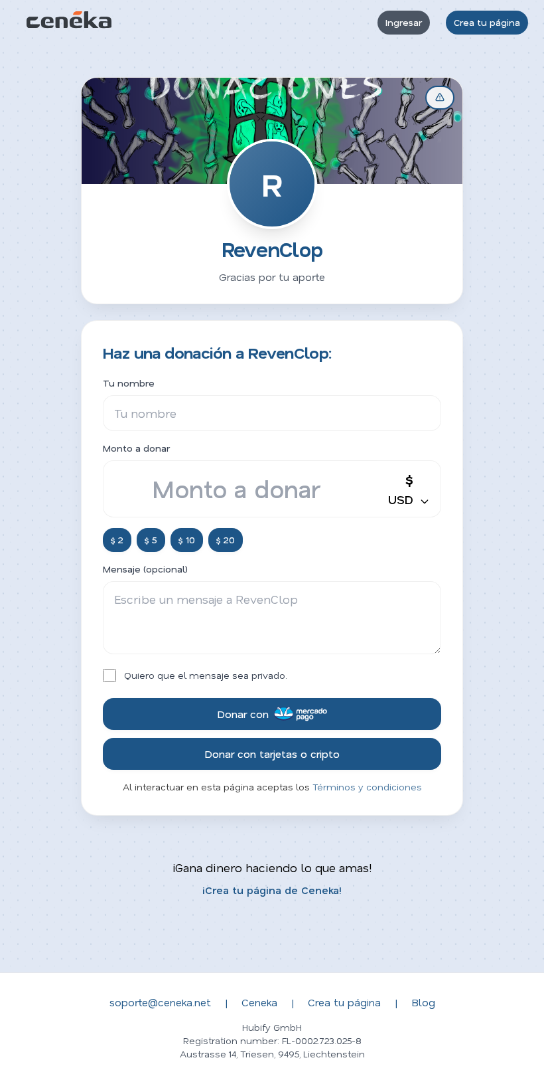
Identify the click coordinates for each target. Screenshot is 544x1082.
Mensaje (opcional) (145, 569)
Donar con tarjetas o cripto (272, 754)
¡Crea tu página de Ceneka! (272, 890)
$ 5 (151, 539)
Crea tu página (487, 22)
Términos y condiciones (367, 786)
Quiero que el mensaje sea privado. (205, 675)
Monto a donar (136, 448)
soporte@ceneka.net (160, 1002)
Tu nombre (129, 383)
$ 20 (225, 539)
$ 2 (117, 539)
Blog (423, 1002)
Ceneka (259, 1002)
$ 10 (186, 539)
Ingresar (403, 22)
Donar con (243, 714)
